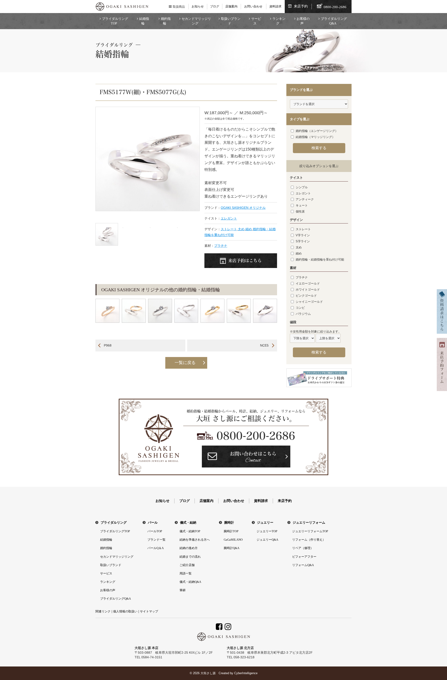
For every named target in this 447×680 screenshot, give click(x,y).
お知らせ (198, 6)
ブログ (214, 6)
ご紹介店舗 (187, 565)
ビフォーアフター (304, 556)
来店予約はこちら (245, 260)
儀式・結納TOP (189, 531)
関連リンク (103, 611)
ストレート (229, 229)
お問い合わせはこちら (253, 457)
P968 (108, 345)
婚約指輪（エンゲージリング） (317, 131)
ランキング (278, 21)
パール (153, 522)
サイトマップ (149, 611)
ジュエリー (265, 522)
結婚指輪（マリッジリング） (315, 137)
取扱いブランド (230, 21)
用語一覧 (185, 573)
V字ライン (303, 235)
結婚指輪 (144, 21)
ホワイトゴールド (308, 289)
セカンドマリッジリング (196, 21)
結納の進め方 (188, 548)
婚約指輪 (166, 21)
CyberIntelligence (245, 673)
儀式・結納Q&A (190, 582)
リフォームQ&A (303, 565)
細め (248, 229)
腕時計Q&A (231, 548)
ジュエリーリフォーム (309, 522)
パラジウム (303, 314)
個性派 (300, 211)
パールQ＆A (155, 548)
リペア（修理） (302, 548)
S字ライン (303, 241)
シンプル (302, 187)
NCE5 (264, 345)
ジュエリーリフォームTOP (310, 531)
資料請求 (275, 6)
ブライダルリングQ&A (334, 21)
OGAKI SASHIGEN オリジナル (243, 207)
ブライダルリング (114, 522)
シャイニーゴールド (309, 301)
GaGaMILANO (233, 539)
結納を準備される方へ (194, 539)
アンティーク (305, 199)
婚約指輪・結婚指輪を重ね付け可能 (320, 259)
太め (241, 229)
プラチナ (220, 245)
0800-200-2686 (256, 435)
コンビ (300, 307)
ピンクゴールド (306, 295)
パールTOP (154, 531)
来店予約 (301, 6)
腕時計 (229, 522)
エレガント (229, 218)
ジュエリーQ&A (267, 539)
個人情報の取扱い (125, 611)
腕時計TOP (231, 531)
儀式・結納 (188, 522)
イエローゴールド (308, 283)
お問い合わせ (253, 6)
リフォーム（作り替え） (308, 539)
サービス (256, 21)
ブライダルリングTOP (115, 21)
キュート (302, 205)
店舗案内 (231, 6)
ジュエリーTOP (267, 531)
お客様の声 (303, 21)
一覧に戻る (185, 362)
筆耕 (182, 590)
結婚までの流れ (190, 556)
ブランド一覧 (156, 539)
